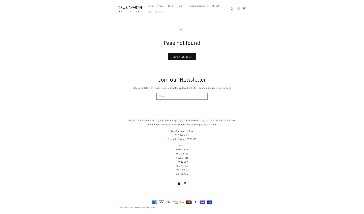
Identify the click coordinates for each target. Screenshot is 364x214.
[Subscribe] (204, 96)
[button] (161, 6)
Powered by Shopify (148, 207)
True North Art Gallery (132, 207)
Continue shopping (182, 56)
